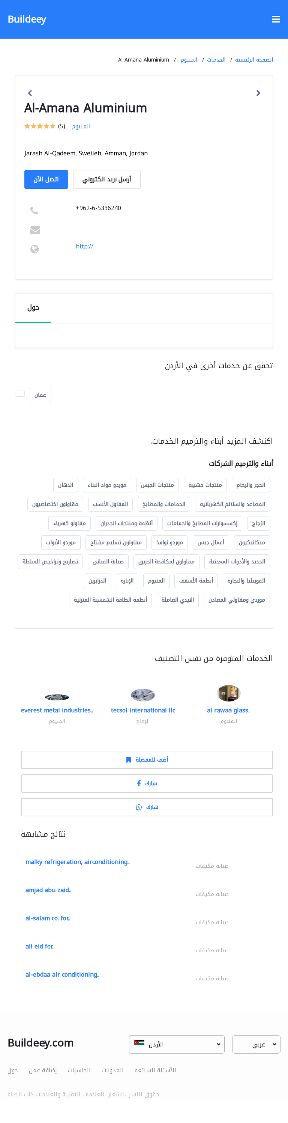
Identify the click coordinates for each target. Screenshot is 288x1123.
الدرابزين (97, 581)
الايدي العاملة (178, 600)
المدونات (113, 1070)
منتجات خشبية (205, 485)
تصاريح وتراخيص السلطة (50, 562)
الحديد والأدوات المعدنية (237, 562)
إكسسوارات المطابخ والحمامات (202, 523)
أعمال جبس (211, 542)
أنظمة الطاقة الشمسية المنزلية (110, 600)
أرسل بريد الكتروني (106, 179)
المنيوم (189, 60)
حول (13, 1070)
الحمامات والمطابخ (163, 504)
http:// (84, 246)
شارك (151, 783)
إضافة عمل (43, 1070)
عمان (40, 395)
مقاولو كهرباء (69, 523)
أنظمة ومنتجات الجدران (126, 523)
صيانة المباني (108, 562)
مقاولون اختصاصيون (55, 504)
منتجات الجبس (157, 485)
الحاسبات (79, 1070)
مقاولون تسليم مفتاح (116, 542)
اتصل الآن (46, 179)
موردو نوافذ (169, 542)
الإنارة (127, 581)
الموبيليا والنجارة (246, 581)
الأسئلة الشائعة (155, 1070)
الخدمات (216, 60)
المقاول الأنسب (110, 504)
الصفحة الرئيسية (254, 60)
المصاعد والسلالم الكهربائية (232, 504)
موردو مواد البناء (107, 485)
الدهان (65, 485)
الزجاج (258, 523)
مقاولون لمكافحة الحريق (166, 562)
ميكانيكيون (252, 542)
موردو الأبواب (61, 542)
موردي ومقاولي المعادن (236, 600)
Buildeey (27, 19)
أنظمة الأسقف (196, 581)
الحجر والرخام (251, 485)
